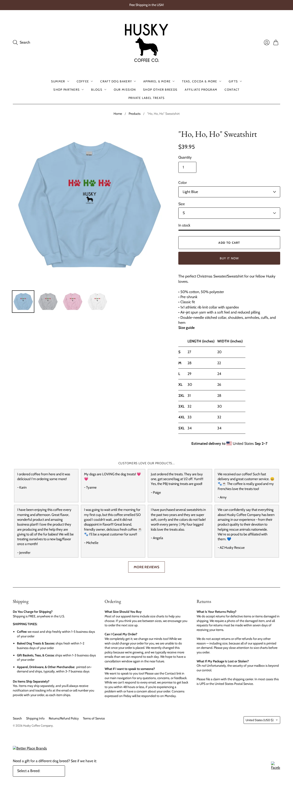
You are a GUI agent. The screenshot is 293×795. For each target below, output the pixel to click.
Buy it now (229, 258)
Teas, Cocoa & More (199, 81)
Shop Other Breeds (160, 89)
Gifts (233, 81)
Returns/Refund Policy (64, 718)
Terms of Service (94, 718)
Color (182, 182)
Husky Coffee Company (38, 725)
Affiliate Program (201, 89)
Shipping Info (35, 718)
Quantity (185, 157)
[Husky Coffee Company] (146, 42)
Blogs (96, 89)
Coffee (83, 81)
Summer (58, 81)
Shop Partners (66, 89)
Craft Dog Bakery (116, 81)
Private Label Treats (146, 98)
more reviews (146, 567)
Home (118, 114)
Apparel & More (157, 81)
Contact (232, 89)
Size (181, 204)
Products (135, 114)
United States (260, 720)
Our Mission (125, 89)
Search (17, 718)
